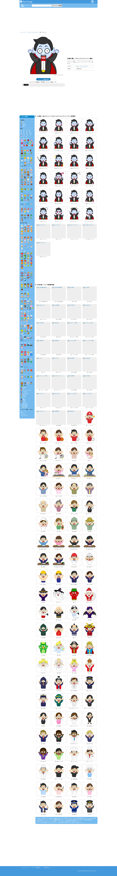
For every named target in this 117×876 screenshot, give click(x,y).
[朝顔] (27, 143)
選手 (27, 323)
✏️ (31, 301)
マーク (27, 350)
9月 (24, 133)
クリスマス (23, 374)
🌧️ (25, 160)
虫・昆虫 (23, 213)
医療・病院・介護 (24, 311)
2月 (30, 134)
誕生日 (22, 368)
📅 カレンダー (24, 136)
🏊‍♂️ (31, 330)
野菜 (21, 251)
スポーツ (22, 323)
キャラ (24, 168)
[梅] (24, 146)
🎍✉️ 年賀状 (24, 407)
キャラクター (23, 357)
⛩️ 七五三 (23, 402)
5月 (29, 130)
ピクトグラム (24, 415)
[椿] (27, 146)
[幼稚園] (33, 309)
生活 (25, 282)
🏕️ (28, 333)
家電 (21, 343)
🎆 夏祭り (23, 399)
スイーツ (23, 235)
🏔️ (28, 163)
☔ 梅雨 (23, 126)
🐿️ (25, 182)
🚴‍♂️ (31, 275)
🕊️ (31, 195)
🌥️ (22, 160)
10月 (27, 133)
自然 (27, 138)
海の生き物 (23, 202)
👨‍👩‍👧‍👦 (22, 289)
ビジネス (22, 292)
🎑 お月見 (23, 401)
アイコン (22, 350)
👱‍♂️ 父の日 (23, 396)
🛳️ (25, 280)
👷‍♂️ (28, 294)
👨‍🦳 (25, 287)
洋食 (25, 224)
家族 (21, 282)
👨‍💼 (22, 294)
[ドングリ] (31, 151)
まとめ (95, 1)
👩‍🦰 (31, 284)
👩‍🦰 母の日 (23, 395)
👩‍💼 (25, 294)
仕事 (27, 292)
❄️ (28, 160)
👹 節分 (23, 388)
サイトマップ (25, 867)
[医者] (31, 318)
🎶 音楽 (22, 335)
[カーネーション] (22, 146)
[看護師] (22, 321)
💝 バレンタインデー (26, 390)
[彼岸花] (22, 148)
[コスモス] (33, 143)
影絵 (31, 168)
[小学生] (27, 309)
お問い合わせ (46, 867)
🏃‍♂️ (28, 306)
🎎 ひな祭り (24, 392)
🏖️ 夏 (22, 121)
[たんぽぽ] (30, 143)
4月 (27, 130)
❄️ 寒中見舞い (24, 404)
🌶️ (31, 258)
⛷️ (22, 333)
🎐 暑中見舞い (24, 405)
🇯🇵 (28, 354)
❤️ (25, 316)
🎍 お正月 (23, 387)
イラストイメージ (23, 32)
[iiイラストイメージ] (26, 2)
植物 (24, 138)
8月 (29, 131)
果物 (24, 251)
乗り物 (22, 270)
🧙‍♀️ (31, 383)
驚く (30, 32)
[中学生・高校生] (30, 309)
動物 (21, 168)
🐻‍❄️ (31, 175)
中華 (28, 224)
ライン (24, 411)
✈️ (31, 277)
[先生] (25, 309)
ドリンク (23, 244)
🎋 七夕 (23, 123)
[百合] (30, 146)
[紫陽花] (25, 143)
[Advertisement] (59, 20)
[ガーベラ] (32, 146)
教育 (21, 299)
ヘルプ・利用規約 (36, 867)
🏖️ (31, 163)
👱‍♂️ (22, 287)
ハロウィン (23, 381)
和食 (22, 224)
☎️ (25, 345)
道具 (29, 343)
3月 (24, 130)
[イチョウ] (25, 151)
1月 (27, 134)
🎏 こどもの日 (24, 393)
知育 (30, 299)
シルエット (23, 414)
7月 (27, 131)
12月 (24, 134)
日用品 (25, 343)
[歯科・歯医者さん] (24, 321)
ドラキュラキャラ (35, 32)
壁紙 (22, 412)
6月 (24, 131)
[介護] (27, 321)
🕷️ (25, 385)
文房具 (25, 299)
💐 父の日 (23, 124)
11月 (30, 133)
